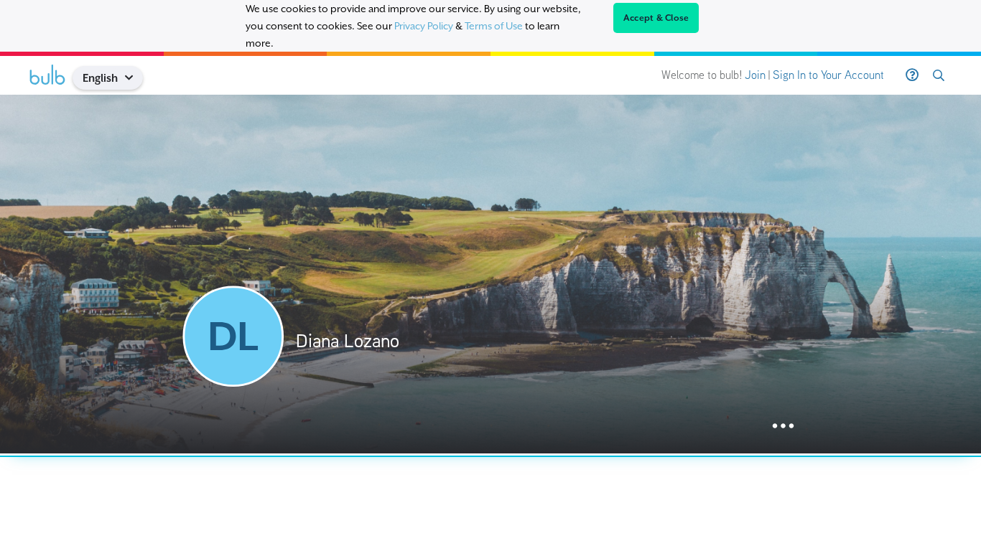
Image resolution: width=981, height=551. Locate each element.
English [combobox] (100, 78)
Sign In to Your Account (828, 75)
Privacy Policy (423, 26)
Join (755, 75)
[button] (134, 78)
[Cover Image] (490, 274)
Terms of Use (494, 26)
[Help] (912, 75)
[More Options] (783, 426)
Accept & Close (656, 18)
